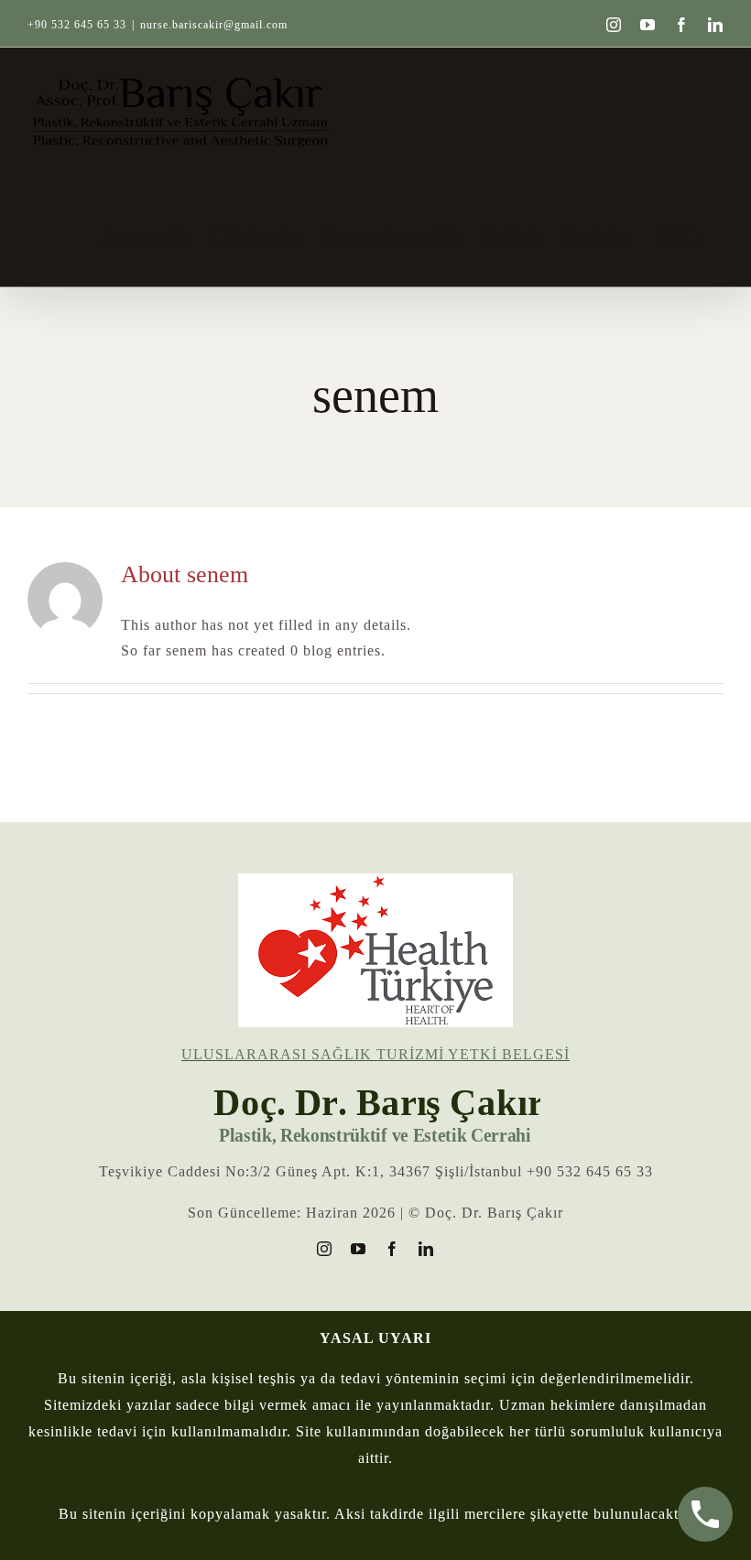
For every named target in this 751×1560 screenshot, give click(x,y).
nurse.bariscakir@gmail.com (214, 24)
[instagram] (324, 1248)
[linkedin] (426, 1248)
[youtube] (358, 1248)
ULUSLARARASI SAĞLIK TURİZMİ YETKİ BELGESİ (375, 1054)
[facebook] (392, 1248)
